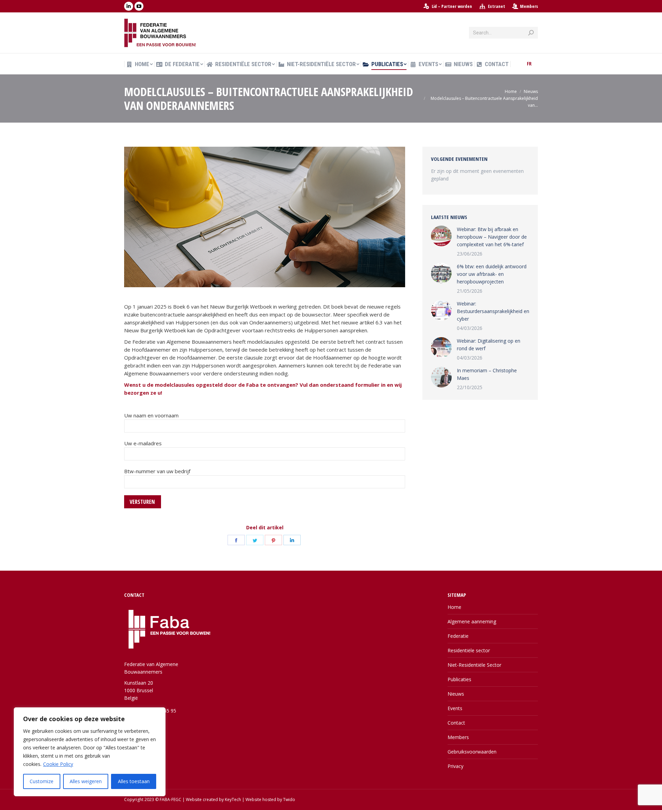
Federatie (458, 636)
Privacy (455, 766)
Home (454, 607)
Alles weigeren (86, 781)
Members (529, 6)
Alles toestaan (134, 781)
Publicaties (459, 679)
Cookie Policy (58, 764)
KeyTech (233, 799)
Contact (456, 722)
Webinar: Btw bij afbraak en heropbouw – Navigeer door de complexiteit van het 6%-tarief (492, 237)
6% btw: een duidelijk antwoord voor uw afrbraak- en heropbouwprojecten (491, 274)
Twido (289, 799)
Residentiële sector (469, 650)
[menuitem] (447, 6)
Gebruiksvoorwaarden (472, 751)
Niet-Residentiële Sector (474, 665)
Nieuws (456, 693)
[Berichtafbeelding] (441, 236)
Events (455, 708)
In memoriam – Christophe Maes (487, 374)
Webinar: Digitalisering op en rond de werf (488, 345)
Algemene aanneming (472, 621)
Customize (41, 781)
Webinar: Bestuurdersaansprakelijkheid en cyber (493, 311)
